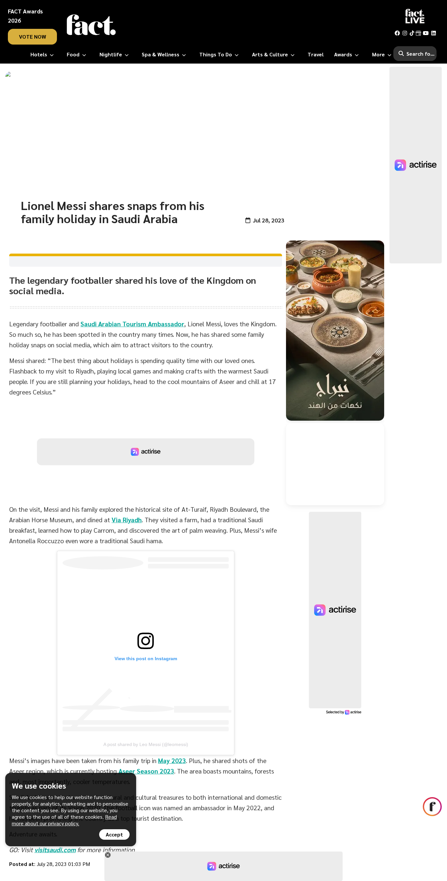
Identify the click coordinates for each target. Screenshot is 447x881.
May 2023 (172, 760)
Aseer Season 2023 (146, 771)
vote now (32, 36)
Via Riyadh (127, 519)
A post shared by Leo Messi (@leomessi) (145, 744)
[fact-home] (91, 24)
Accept (114, 834)
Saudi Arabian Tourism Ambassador (132, 323)
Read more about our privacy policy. (64, 820)
